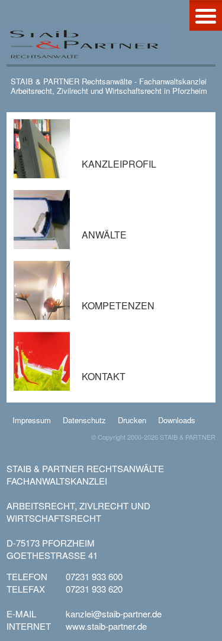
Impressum (31, 420)
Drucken (132, 420)
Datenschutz (84, 420)
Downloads (176, 420)
